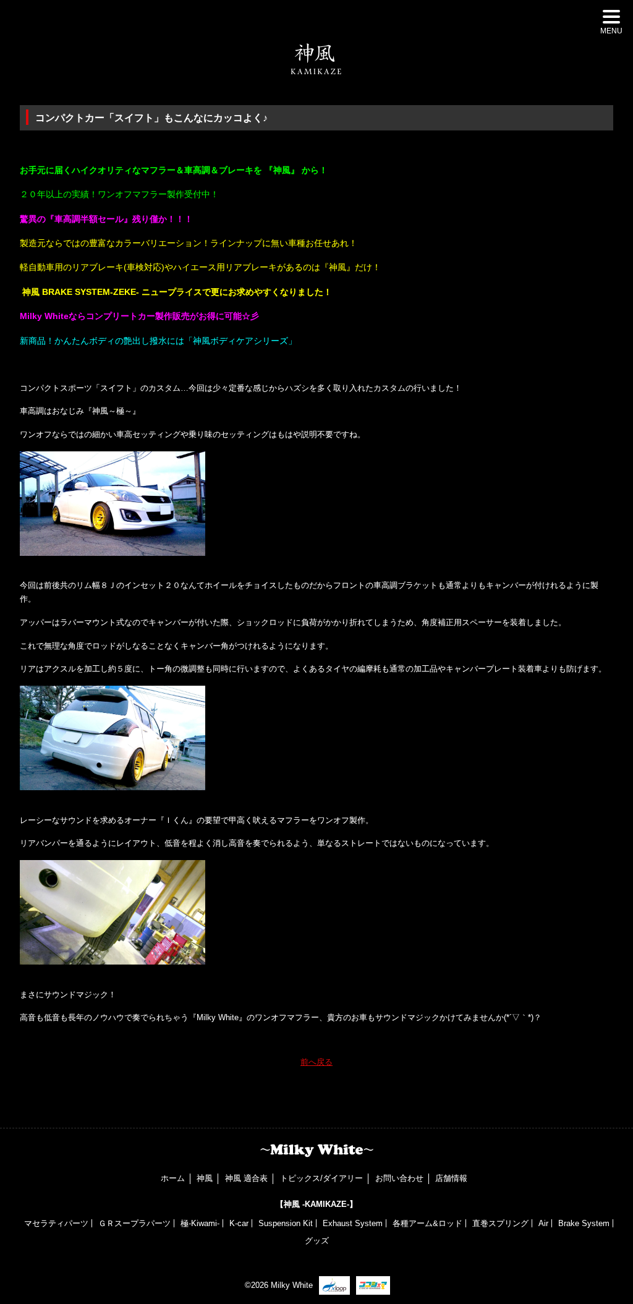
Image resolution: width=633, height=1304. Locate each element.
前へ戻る (316, 1062)
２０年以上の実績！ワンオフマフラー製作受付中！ (119, 194)
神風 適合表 (246, 1178)
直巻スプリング (500, 1223)
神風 (205, 1178)
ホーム (173, 1178)
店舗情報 (451, 1178)
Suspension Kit (285, 1223)
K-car (239, 1223)
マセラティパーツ (56, 1223)
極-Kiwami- (200, 1223)
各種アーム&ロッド (427, 1223)
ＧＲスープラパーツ (134, 1223)
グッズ (317, 1240)
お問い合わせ (399, 1178)
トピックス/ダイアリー (321, 1178)
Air (543, 1223)
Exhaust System (353, 1223)
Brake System (584, 1223)
